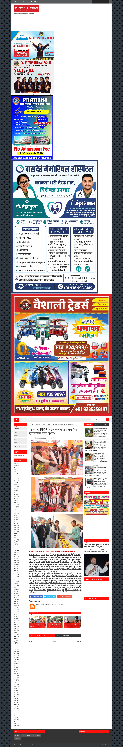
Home (16, 2)
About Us (22, 2)
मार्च (14, 474)
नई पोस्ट (30, 641)
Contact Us (29, 2)
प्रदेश (28, 420)
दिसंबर (15, 480)
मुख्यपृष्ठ (54, 641)
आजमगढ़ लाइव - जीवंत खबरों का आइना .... (30, 744)
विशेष (44, 420)
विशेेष (15, 443)
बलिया (38, 420)
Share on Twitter (51, 596)
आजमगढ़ (16, 429)
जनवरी (15, 478)
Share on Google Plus (65, 596)
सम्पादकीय (50, 420)
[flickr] (100, 2)
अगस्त (15, 463)
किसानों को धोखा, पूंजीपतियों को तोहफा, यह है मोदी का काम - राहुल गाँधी (96, 546)
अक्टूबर (15, 484)
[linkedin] (104, 2)
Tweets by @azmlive (19, 455)
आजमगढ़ (22, 420)
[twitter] (96, 2)
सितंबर (15, 486)
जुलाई (15, 465)
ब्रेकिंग (53, 437)
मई (14, 469)
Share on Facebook (37, 596)
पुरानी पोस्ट (79, 641)
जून (14, 467)
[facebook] (93, 2)
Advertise (36, 2)
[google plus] (107, 2)
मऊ (33, 420)
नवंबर (15, 482)
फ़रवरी (15, 476)
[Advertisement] (62, 17)
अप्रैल (15, 471)
